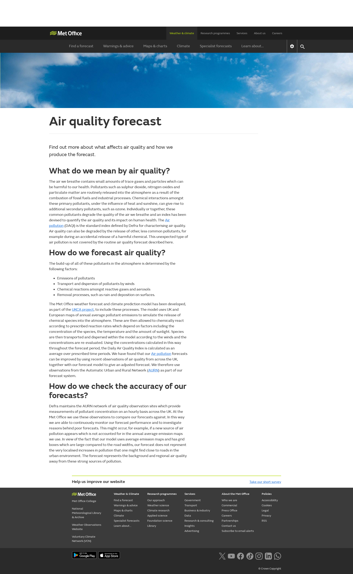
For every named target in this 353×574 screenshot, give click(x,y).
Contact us (229, 526)
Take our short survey (265, 482)
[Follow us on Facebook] (240, 555)
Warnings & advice (118, 46)
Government (192, 500)
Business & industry (197, 510)
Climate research (158, 510)
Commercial (229, 505)
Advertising (191, 531)
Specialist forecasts (216, 46)
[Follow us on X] (222, 555)
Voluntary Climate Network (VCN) (83, 539)
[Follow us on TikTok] (249, 555)
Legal (265, 510)
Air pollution (161, 353)
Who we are (229, 500)
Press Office (229, 510)
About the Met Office (235, 494)
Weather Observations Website (86, 527)
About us (260, 33)
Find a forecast (81, 46)
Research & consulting (199, 520)
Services (242, 33)
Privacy (266, 515)
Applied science (157, 515)
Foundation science (159, 520)
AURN (153, 370)
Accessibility (270, 500)
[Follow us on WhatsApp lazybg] (277, 555)
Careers (277, 33)
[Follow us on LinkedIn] (268, 555)
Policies (267, 494)
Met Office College (84, 501)
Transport (190, 505)
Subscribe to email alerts (238, 531)
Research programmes (215, 33)
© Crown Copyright (269, 568)
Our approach (156, 500)
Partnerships (230, 520)
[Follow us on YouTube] (231, 555)
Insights (189, 526)
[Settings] (292, 46)
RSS (264, 520)
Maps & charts (155, 46)
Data (187, 515)
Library (151, 526)
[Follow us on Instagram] (259, 555)
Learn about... (252, 46)
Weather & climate (182, 33)
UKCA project (83, 309)
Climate (183, 46)
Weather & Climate (126, 494)
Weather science (158, 505)
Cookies (267, 505)
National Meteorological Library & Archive (86, 513)
